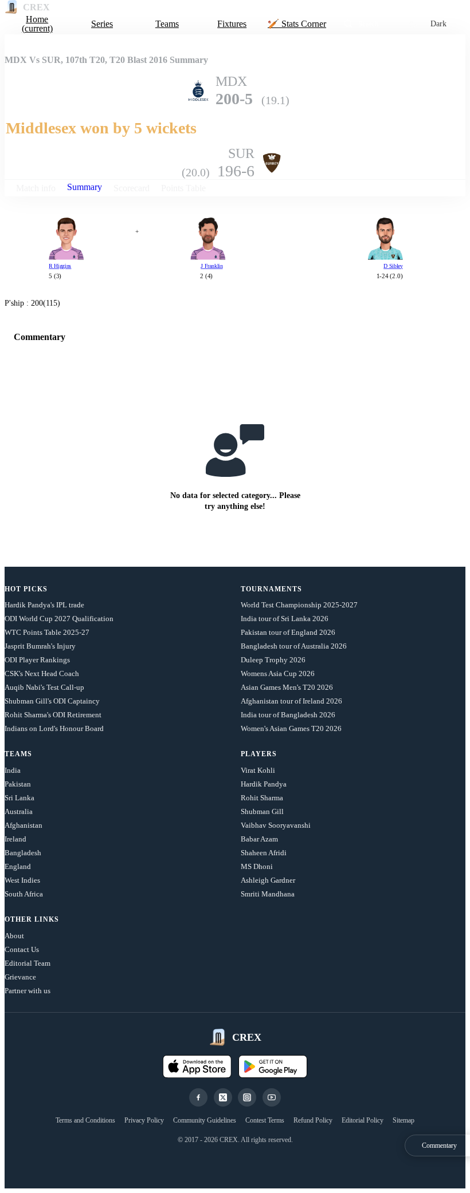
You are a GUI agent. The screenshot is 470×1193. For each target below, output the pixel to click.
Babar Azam (259, 839)
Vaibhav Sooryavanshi (276, 825)
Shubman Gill (262, 811)
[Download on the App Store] (197, 1066)
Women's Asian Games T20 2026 (291, 728)
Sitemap (403, 1120)
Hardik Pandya (264, 784)
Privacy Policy (144, 1120)
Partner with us (27, 990)
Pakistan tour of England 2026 (288, 632)
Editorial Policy (362, 1120)
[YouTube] (272, 1097)
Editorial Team (27, 963)
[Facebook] (198, 1097)
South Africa (24, 894)
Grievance (20, 977)
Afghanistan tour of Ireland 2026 (291, 701)
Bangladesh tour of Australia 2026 (294, 646)
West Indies (22, 880)
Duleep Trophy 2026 (273, 659)
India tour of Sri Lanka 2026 (284, 618)
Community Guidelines (204, 1120)
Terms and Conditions (85, 1120)
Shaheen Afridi (264, 852)
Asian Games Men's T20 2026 (287, 687)
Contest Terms (264, 1120)
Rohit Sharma (262, 797)
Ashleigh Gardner (268, 880)
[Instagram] (247, 1097)
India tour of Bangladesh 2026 (288, 714)
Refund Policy (312, 1120)
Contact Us (22, 949)
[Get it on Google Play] (272, 1066)
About (14, 935)
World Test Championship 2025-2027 (299, 605)
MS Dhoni (257, 866)
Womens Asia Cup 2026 (278, 673)
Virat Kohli (258, 770)
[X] (223, 1097)
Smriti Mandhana (268, 894)
